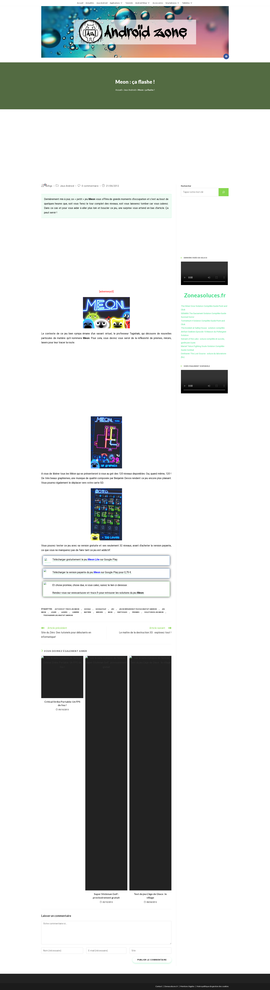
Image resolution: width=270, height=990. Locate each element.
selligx (48, 186)
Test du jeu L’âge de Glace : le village (150, 895)
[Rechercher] (223, 192)
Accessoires (158, 3)
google (87, 609)
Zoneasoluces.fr (171, 986)
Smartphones (171, 3)
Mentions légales (187, 986)
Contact (158, 986)
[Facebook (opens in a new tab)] (226, 56)
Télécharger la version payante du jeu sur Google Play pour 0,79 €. (91, 572)
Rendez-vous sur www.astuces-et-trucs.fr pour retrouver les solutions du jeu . (98, 592)
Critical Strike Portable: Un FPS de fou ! (62, 703)
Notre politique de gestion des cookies (213, 986)
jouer (53, 612)
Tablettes (186, 3)
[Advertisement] (135, 142)
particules (122, 612)
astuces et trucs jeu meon (67, 609)
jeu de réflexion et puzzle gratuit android (138, 609)
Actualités (90, 3)
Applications (115, 3)
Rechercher (186, 186)
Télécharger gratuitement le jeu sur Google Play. (85, 559)
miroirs (99, 612)
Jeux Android (102, 3)
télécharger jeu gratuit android (58, 615)
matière (87, 612)
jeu (112, 609)
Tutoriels (129, 3)
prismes (135, 612)
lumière (75, 612)
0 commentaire (90, 186)
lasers (64, 612)
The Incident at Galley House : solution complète (203, 328)
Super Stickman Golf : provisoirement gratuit (106, 895)
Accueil (80, 3)
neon (110, 612)
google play (101, 609)
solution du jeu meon (153, 612)
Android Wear (141, 3)
